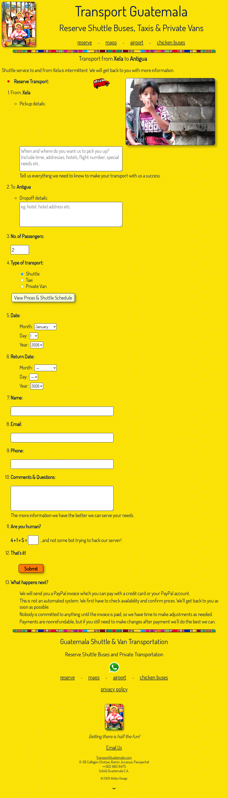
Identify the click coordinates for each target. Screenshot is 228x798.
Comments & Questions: (33, 477)
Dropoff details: (34, 198)
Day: (24, 335)
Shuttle (33, 273)
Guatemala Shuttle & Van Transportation (114, 641)
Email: (17, 424)
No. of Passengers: (27, 236)
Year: (25, 344)
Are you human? (26, 526)
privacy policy (114, 688)
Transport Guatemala (131, 11)
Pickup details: (33, 103)
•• (114, 788)
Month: (27, 326)
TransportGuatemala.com (114, 757)
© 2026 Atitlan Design (114, 778)
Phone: (17, 450)
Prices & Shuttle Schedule (43, 297)
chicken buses (171, 42)
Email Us (114, 747)
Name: (17, 397)
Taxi (29, 280)
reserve (84, 42)
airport (136, 42)
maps (111, 42)
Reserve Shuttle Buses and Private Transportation (114, 654)
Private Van (36, 286)
